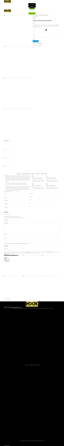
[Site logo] (7, 1)
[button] (7, 261)
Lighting (37, 15)
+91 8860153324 (32, 6)
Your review (6, 222)
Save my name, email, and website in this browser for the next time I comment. (16, 243)
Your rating (6, 219)
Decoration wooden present (11, 255)
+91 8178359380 (32, 4)
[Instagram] (10, 443)
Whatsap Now (32, 8)
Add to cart (36, 41)
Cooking (5, 257)
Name (5, 234)
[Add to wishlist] (48, 297)
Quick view (45, 297)
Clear (44, 30)
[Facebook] (5, 443)
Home (34, 15)
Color (34, 30)
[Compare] (43, 297)
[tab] (19, 173)
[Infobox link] (38, 178)
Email (5, 238)
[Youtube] (8, 443)
